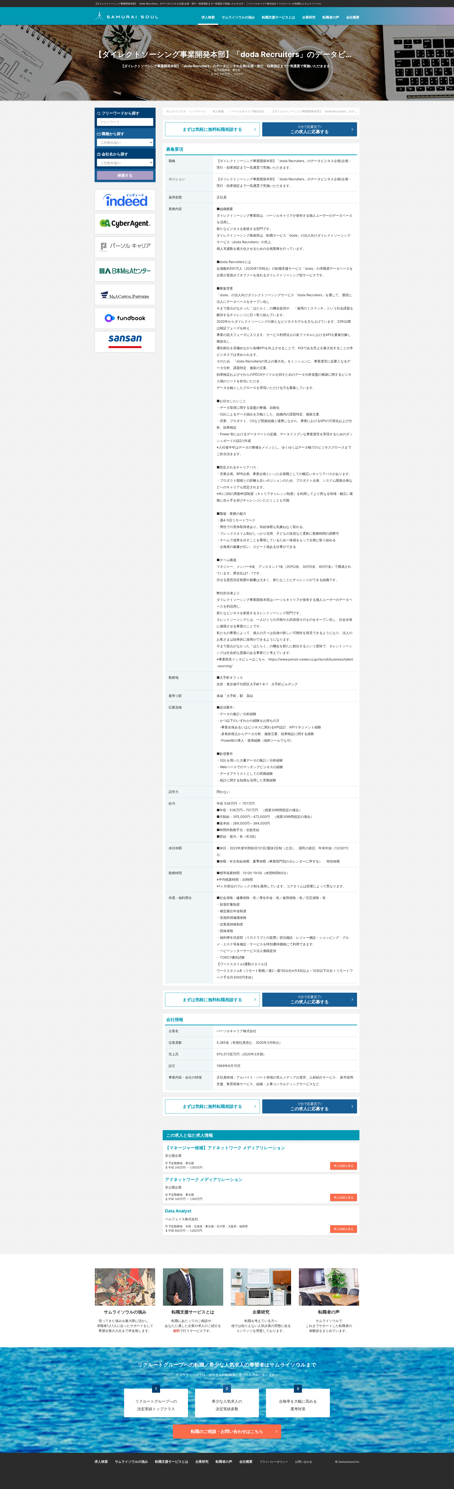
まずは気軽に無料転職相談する (212, 129)
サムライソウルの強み (238, 17)
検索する (125, 175)
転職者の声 (331, 17)
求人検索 (208, 17)
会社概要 (352, 17)
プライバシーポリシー (274, 1461)
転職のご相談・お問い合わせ (227, 1431)
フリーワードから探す (120, 113)
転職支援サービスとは (278, 17)
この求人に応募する (309, 129)
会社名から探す (114, 154)
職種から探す (112, 133)
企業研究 (308, 17)
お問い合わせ (303, 1461)
